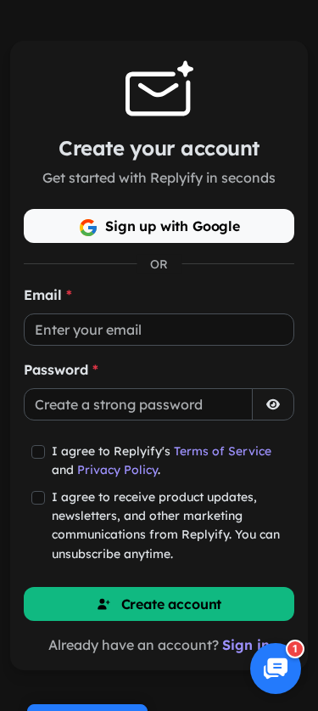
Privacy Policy (117, 469)
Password (61, 369)
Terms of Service (222, 451)
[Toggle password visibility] (273, 404)
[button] (275, 668)
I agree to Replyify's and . (161, 460)
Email (48, 294)
